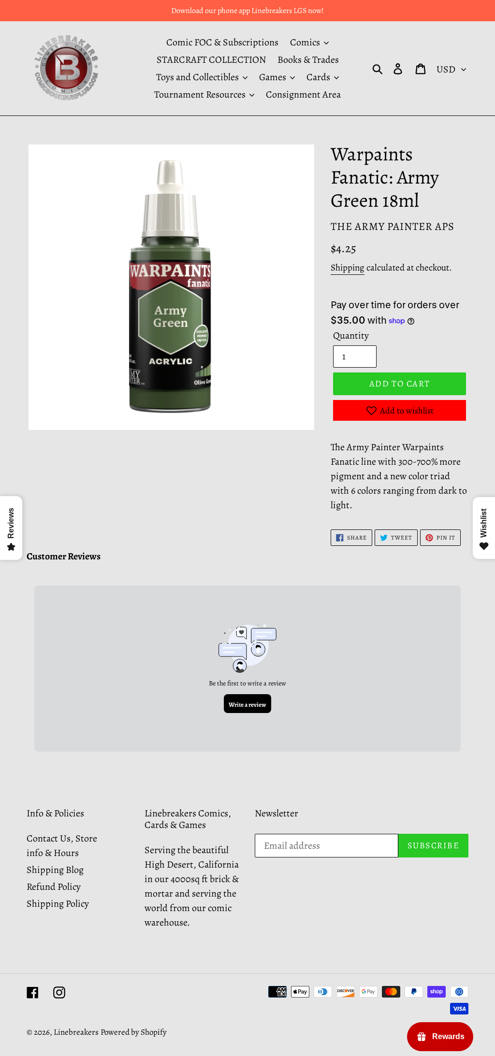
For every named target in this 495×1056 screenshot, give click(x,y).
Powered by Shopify (134, 1032)
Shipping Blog (55, 869)
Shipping (347, 267)
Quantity (351, 335)
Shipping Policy (58, 903)
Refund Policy (54, 886)
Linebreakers (76, 1032)
